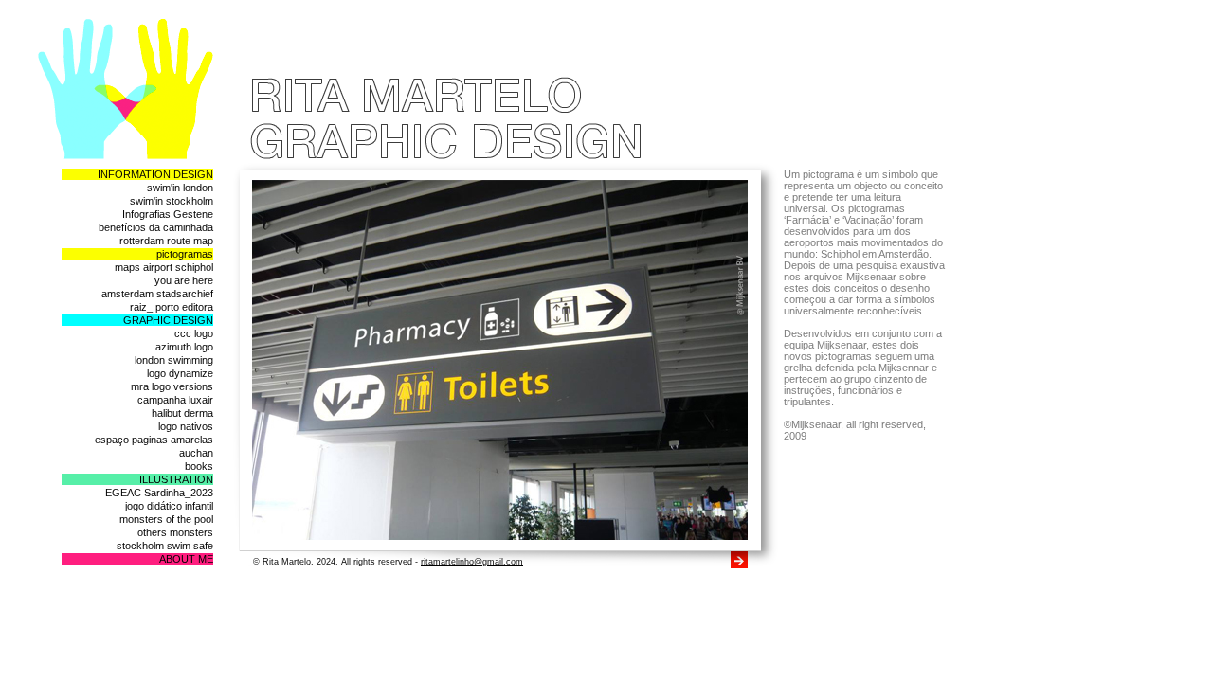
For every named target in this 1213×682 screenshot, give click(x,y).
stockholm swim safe (165, 545)
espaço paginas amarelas (154, 439)
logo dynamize (180, 373)
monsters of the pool (166, 519)
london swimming (174, 360)
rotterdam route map (166, 240)
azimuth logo (184, 346)
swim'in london (180, 187)
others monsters (175, 532)
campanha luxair (175, 399)
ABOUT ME (186, 559)
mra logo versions (172, 386)
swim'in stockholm (171, 200)
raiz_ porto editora (171, 307)
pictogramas (184, 254)
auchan (196, 452)
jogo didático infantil (169, 506)
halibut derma (182, 413)
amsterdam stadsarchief (157, 293)
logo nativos (185, 426)
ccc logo (193, 333)
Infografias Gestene (167, 214)
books (199, 466)
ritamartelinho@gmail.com (472, 561)
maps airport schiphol (164, 267)
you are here (183, 280)
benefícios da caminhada (156, 227)
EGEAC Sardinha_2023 (159, 492)
